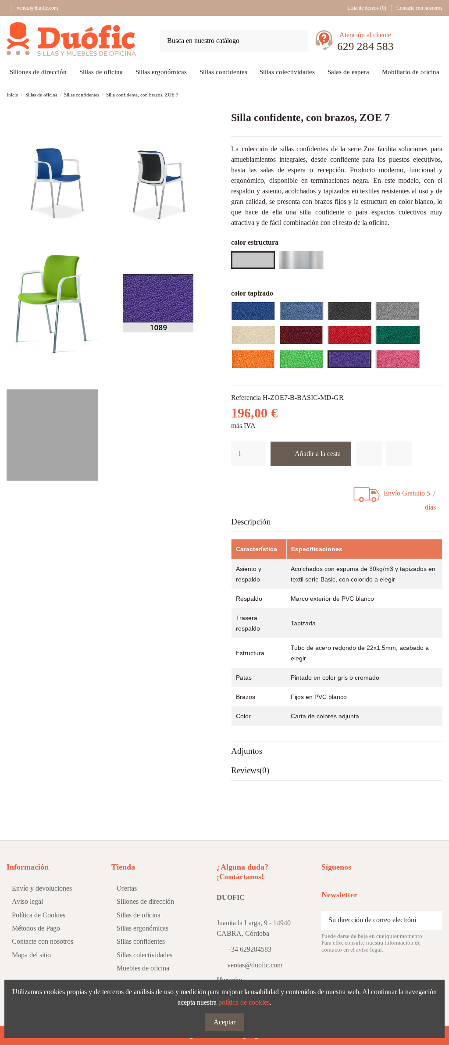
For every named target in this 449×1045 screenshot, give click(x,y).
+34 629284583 (249, 949)
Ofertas (127, 888)
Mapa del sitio (31, 955)
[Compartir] (242, 491)
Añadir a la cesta (318, 453)
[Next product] (438, 94)
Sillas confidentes (141, 941)
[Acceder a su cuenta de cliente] (411, 42)
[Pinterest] (264, 491)
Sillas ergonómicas (142, 928)
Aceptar (224, 1022)
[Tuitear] (253, 491)
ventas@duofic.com (37, 8)
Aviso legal (27, 901)
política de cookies (244, 1002)
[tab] (336, 522)
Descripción (251, 521)
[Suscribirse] (432, 920)
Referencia (246, 397)
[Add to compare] (399, 454)
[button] (348, 72)
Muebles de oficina (143, 968)
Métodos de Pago (36, 928)
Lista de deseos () (367, 8)
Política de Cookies (38, 915)
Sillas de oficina (138, 915)
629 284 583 (365, 46)
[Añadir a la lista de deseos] (369, 454)
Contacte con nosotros (419, 8)
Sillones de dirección (145, 901)
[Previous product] (428, 94)
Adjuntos (246, 751)
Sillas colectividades (144, 955)
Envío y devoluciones (42, 888)
